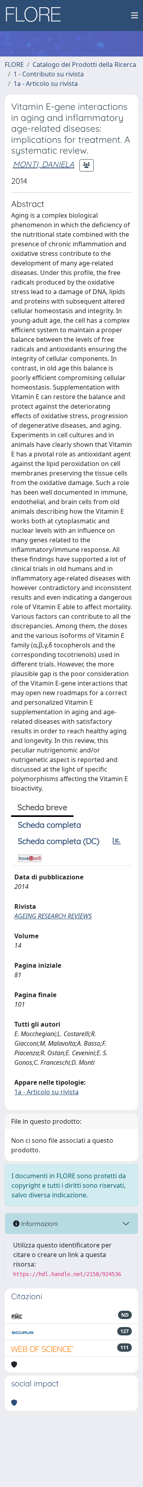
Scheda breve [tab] (42, 807)
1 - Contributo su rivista (49, 74)
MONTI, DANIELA (43, 164)
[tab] (117, 841)
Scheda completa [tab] (49, 825)
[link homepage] (36, 15)
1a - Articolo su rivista (46, 83)
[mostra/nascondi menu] (134, 15)
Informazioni (38, 1224)
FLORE (14, 64)
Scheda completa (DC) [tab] (58, 841)
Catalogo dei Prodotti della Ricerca (84, 64)
